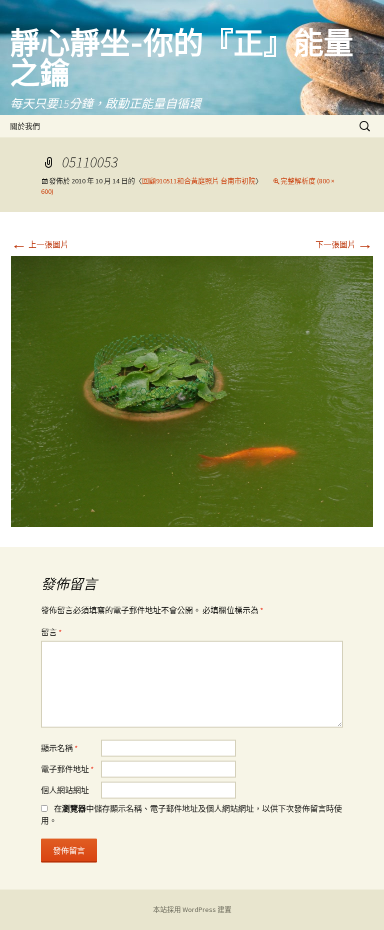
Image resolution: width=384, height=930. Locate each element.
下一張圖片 (344, 244)
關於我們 (25, 126)
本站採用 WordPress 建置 (192, 909)
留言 (51, 632)
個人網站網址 (65, 790)
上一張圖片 (39, 244)
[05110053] (192, 390)
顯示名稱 (59, 748)
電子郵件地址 (67, 769)
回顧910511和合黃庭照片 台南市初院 (199, 180)
